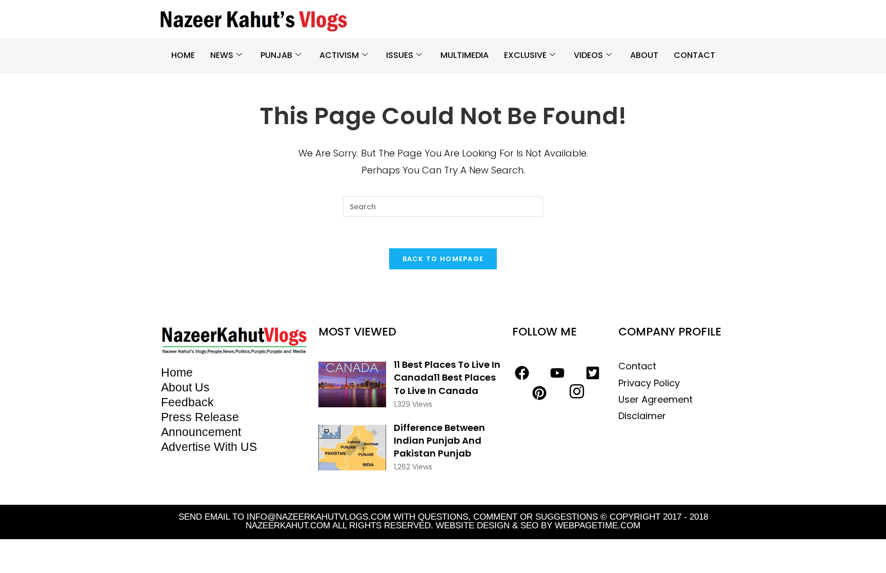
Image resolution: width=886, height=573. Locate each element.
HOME (183, 55)
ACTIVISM (339, 55)
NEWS (221, 55)
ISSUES (399, 55)
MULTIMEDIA (464, 55)
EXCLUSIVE (525, 55)
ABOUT (644, 55)
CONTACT (694, 55)
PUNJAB (276, 55)
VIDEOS (588, 55)
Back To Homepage (443, 259)
